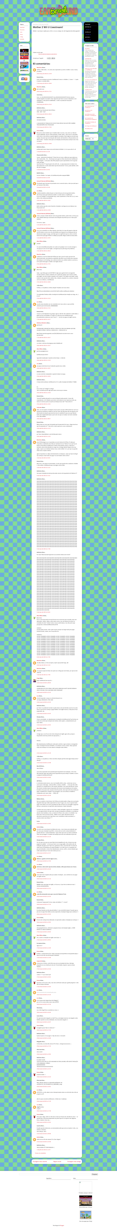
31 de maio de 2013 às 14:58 (44, 1141)
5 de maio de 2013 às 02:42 (43, 612)
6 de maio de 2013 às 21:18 (43, 665)
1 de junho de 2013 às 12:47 (43, 1149)
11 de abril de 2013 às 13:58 (43, 210)
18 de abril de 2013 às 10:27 (43, 345)
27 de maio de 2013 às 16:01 (44, 977)
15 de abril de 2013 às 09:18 (43, 251)
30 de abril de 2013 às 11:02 (43, 436)
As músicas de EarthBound (91, 79)
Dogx (38, 678)
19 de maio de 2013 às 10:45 (44, 823)
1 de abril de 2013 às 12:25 (43, 151)
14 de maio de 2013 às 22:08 (44, 762)
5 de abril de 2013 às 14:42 (43, 169)
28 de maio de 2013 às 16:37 (44, 1022)
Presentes (22, 29)
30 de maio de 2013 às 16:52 (44, 1086)
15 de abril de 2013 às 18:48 (43, 282)
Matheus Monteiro (42, 323)
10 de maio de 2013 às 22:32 (44, 692)
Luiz (38, 191)
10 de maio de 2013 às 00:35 (44, 682)
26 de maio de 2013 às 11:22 (44, 878)
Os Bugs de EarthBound (91, 126)
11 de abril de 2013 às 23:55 (43, 238)
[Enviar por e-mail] (48, 58)
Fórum (21, 34)
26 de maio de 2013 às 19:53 (44, 922)
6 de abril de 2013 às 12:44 (43, 177)
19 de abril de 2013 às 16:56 (43, 376)
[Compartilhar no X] (51, 58)
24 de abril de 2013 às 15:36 (43, 392)
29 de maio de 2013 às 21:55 (44, 1069)
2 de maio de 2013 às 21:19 (43, 467)
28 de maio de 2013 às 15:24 (44, 994)
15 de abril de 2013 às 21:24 (43, 298)
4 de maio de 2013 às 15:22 (43, 475)
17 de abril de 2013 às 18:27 (43, 337)
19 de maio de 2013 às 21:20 (44, 836)
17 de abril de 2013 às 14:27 (43, 319)
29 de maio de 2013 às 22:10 (44, 1077)
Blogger (62, 1225)
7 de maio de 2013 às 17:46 (43, 674)
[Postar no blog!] (49, 58)
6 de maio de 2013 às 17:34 (43, 657)
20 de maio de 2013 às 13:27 (44, 853)
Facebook (22, 39)
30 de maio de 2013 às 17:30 (44, 1111)
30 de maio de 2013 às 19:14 (44, 1122)
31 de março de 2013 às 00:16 (44, 114)
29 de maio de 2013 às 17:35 (44, 1046)
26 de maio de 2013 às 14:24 (44, 896)
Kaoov (38, 130)
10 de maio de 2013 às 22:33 (44, 702)
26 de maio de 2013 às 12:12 (44, 888)
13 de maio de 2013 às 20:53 (44, 725)
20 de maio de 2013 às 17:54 (44, 861)
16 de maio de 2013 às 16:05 (44, 777)
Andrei (38, 827)
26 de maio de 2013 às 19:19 (44, 914)
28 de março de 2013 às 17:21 (44, 91)
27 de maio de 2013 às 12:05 (44, 948)
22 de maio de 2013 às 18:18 (44, 869)
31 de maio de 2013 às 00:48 (44, 1133)
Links (21, 32)
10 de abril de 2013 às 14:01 (43, 200)
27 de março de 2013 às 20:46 (44, 83)
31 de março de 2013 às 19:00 (44, 143)
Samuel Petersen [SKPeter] (44, 181)
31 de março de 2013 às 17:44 (44, 127)
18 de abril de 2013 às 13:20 (43, 360)
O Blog (21, 36)
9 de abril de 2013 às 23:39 (43, 187)
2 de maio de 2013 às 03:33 (43, 458)
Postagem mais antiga (74, 1161)
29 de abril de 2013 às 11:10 (43, 428)
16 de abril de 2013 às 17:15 (43, 308)
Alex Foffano (40, 241)
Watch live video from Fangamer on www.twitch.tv (47, 54)
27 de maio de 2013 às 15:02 (44, 969)
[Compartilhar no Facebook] (53, 58)
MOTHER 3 (87, 48)
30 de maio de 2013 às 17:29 (44, 1101)
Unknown (39, 407)
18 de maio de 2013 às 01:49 (44, 795)
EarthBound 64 (88, 89)
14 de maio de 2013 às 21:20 (44, 753)
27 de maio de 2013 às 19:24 (44, 986)
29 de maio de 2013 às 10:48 (44, 1038)
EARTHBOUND (88, 58)
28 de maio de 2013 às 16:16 (44, 1012)
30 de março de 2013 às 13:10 (44, 104)
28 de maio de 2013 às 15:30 (44, 1004)
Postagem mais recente (40, 1161)
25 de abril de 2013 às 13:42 (43, 404)
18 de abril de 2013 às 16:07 (43, 368)
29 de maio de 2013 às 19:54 (44, 1054)
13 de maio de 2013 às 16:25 (44, 713)
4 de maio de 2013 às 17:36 (43, 549)
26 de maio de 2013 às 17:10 (44, 904)
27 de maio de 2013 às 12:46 (44, 957)
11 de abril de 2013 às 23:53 (43, 224)
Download (22, 27)
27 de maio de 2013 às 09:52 (44, 940)
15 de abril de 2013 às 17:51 (43, 264)
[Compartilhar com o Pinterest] (54, 58)
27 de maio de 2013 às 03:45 (44, 932)
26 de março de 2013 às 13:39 (44, 73)
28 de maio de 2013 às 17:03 (44, 1030)
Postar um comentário (40, 1153)
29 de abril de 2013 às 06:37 (43, 418)
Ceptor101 (39, 961)
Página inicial (57, 1161)
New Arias (39, 67)
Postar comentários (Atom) (59, 1166)
